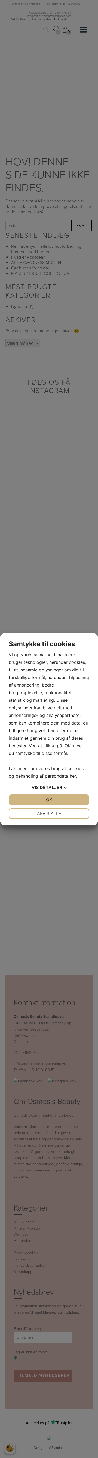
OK (49, 799)
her (73, 776)
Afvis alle (49, 813)
